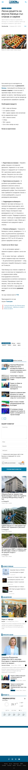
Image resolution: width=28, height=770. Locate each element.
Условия (4, 765)
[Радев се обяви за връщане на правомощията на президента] (5, 385)
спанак (14, 345)
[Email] (23, 31)
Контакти (19, 765)
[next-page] (5, 419)
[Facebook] (7, 31)
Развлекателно (5, 616)
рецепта (4, 345)
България (4, 8)
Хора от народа (7, 619)
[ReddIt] (19, 31)
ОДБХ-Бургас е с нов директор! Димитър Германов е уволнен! (14, 526)
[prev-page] (3, 419)
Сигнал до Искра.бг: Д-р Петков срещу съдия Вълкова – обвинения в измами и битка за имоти (14, 307)
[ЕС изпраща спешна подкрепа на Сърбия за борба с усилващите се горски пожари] (5, 411)
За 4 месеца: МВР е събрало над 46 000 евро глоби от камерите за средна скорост (14, 550)
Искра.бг (3, 621)
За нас (10, 763)
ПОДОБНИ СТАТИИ (6, 360)
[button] (2, 2)
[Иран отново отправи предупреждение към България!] (5, 404)
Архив (14, 765)
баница (4, 88)
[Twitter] (11, 31)
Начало (6, 763)
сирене (9, 345)
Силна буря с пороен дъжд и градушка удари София (18, 377)
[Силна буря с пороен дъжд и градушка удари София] (5, 378)
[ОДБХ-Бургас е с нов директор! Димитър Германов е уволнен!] (14, 514)
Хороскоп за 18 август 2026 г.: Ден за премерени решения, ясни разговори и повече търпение (17, 579)
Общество (9, 8)
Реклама (9, 765)
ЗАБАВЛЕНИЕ (7, 597)
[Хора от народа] (14, 608)
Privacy (24, 765)
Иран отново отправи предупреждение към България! (17, 403)
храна (19, 345)
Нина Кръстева (5, 26)
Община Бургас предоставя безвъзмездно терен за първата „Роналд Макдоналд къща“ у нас (14, 496)
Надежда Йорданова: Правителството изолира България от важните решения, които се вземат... (14, 660)
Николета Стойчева (6, 665)
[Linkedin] (15, 31)
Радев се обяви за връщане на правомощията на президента (18, 677)
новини (18, 343)
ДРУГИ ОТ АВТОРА (17, 360)
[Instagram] (12, 759)
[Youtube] (19, 759)
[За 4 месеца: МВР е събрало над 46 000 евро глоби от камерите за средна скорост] (14, 541)
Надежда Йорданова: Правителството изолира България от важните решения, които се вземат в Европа (18, 368)
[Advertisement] (14, 67)
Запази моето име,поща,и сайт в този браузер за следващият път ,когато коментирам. (12, 456)
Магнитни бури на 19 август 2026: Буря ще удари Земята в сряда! (17, 589)
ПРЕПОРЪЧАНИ (8, 635)
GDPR (21, 763)
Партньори (16, 763)
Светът (3, 413)
